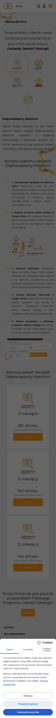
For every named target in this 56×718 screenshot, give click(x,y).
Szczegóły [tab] (28, 649)
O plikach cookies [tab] (46, 649)
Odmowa (28, 696)
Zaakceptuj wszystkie (28, 712)
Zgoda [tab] (9, 649)
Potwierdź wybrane (28, 704)
